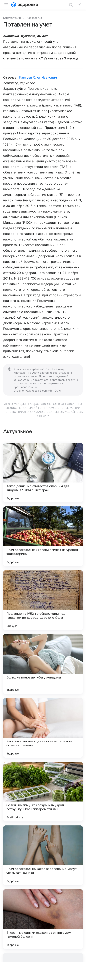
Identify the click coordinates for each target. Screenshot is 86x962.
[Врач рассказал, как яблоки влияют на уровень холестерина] (43, 536)
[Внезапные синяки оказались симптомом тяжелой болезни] (43, 919)
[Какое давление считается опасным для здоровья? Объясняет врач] (43, 472)
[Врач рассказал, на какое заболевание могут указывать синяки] (43, 855)
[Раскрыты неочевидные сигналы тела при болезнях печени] (43, 728)
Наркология (34, 17)
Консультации (12, 17)
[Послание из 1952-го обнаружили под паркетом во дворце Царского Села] (43, 600)
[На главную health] (27, 5)
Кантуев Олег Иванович (38, 77)
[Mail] (13, 5)
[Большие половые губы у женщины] (43, 664)
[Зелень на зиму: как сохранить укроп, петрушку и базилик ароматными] (43, 791)
